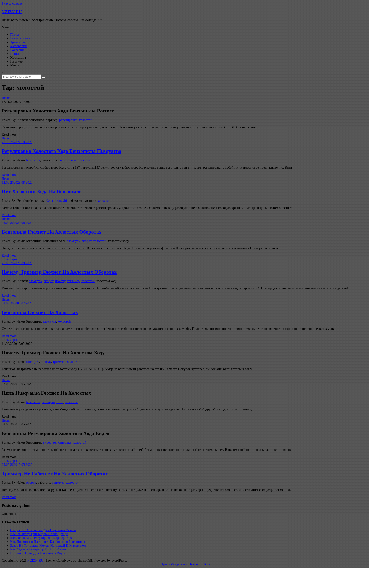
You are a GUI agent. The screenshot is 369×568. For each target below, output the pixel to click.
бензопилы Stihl (57, 200)
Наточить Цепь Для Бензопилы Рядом (38, 553)
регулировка (68, 120)
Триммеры (18, 42)
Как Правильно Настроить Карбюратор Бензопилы (47, 541)
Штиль (15, 53)
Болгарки (17, 50)
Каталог (196, 564)
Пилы (14, 34)
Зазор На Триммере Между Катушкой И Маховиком (48, 545)
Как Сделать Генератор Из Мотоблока (38, 549)
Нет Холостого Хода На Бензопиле (41, 191)
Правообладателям (174, 564)
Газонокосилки (21, 38)
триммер (73, 281)
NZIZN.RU (12, 12)
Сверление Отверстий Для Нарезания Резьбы (43, 530)
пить (59, 402)
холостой (85, 120)
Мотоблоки (18, 46)
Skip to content (12, 3)
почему (60, 281)
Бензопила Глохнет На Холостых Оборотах (51, 232)
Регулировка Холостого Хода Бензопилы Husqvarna (61, 151)
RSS (207, 564)
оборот (86, 241)
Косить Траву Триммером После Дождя (39, 534)
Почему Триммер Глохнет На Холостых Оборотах (59, 272)
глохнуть (73, 241)
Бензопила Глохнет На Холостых (40, 312)
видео (47, 442)
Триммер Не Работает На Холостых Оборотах (55, 473)
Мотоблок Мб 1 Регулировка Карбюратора (41, 538)
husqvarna (33, 160)
